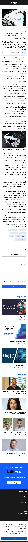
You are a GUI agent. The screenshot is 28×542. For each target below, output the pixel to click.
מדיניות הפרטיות (23, 505)
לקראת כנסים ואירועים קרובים (21, 518)
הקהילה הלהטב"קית (20, 239)
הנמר (26, 500)
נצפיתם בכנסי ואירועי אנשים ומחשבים (19, 516)
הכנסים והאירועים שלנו (22, 513)
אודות (26, 498)
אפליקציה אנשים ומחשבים (21, 507)
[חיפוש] (2, 3)
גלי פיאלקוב (23, 52)
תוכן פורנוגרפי (14, 233)
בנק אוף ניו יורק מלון (20, 236)
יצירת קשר (25, 494)
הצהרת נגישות (24, 502)
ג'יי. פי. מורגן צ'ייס (13, 230)
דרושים (25, 496)
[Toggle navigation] (25, 2)
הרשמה (13, 482)
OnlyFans (22, 233)
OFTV (11, 236)
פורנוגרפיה (22, 230)
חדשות (24, 31)
